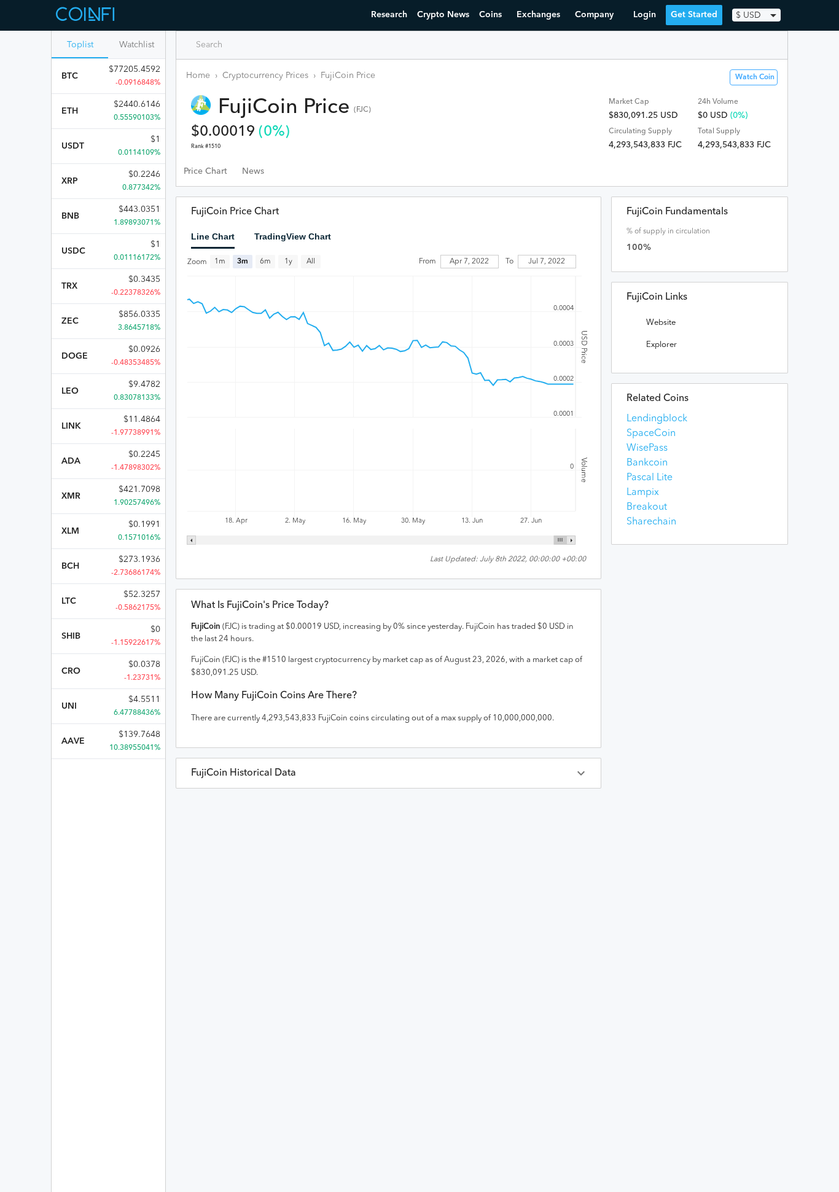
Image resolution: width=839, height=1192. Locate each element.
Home (198, 75)
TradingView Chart (292, 236)
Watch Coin (755, 77)
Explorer (661, 345)
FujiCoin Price (348, 75)
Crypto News (443, 14)
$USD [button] (748, 15)
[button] (388, 773)
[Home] (86, 15)
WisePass (647, 448)
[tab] (205, 171)
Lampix (642, 492)
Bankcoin (647, 463)
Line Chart (213, 236)
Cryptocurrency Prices (265, 75)
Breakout (646, 507)
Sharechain (651, 522)
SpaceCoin (651, 433)
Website (661, 323)
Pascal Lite (649, 478)
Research (389, 14)
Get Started (694, 14)
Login (644, 14)
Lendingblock (656, 419)
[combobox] (238, 45)
